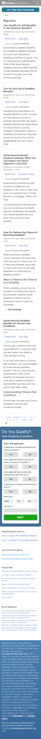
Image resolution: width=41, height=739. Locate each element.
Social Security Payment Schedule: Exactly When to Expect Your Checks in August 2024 (19, 621)
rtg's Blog (23, 38)
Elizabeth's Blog (26, 174)
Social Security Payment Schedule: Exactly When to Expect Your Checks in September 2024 (19, 617)
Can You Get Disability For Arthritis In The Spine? (19, 588)
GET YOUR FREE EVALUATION (20, 9)
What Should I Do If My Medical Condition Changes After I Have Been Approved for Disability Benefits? (19, 629)
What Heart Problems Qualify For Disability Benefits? (20, 571)
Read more (10, 38)
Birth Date (8, 496)
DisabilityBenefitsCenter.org (14, 654)
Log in (8, 43)
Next (20, 517)
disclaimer (18, 716)
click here (17, 708)
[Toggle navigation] (37, 2)
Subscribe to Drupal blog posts (6, 423)
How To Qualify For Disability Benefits (20, 540)
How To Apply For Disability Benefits (19, 535)
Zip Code (8, 506)
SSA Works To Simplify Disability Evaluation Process (20, 625)
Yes (11, 454)
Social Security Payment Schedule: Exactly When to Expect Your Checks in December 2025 (19, 612)
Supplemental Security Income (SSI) (15, 555)
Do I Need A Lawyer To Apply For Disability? (17, 575)
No (30, 454)
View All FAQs (6, 597)
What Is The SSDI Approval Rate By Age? (16, 584)
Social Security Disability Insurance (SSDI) (17, 559)
